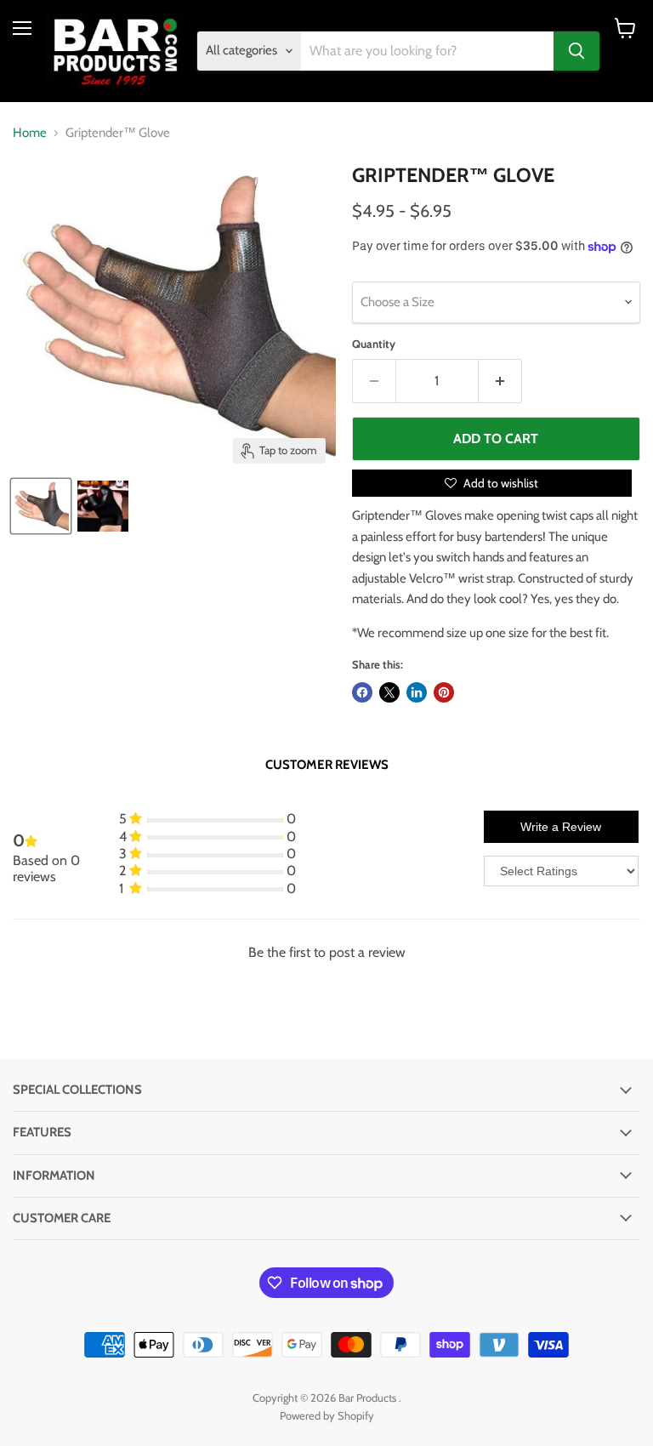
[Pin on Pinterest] (444, 692)
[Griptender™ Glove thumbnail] (103, 506)
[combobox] (427, 51)
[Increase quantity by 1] (500, 381)
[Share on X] (389, 692)
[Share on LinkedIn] (416, 692)
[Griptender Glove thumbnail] (41, 506)
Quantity (373, 344)
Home (30, 133)
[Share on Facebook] (362, 692)
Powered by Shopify (327, 1415)
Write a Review (560, 827)
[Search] (576, 51)
